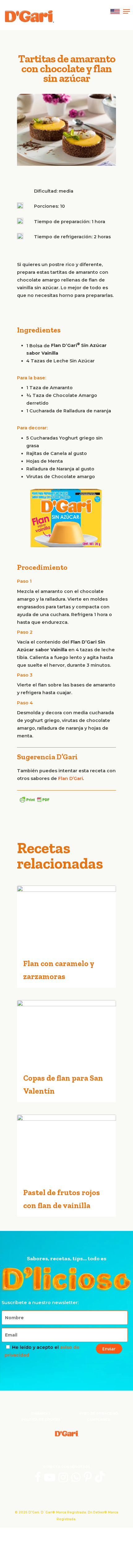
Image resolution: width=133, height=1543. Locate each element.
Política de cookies (40, 1420)
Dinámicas (41, 1414)
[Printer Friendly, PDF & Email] (34, 799)
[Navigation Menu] (126, 11)
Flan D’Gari (70, 778)
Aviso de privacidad (98, 1414)
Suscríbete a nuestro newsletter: (40, 1302)
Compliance (98, 1420)
